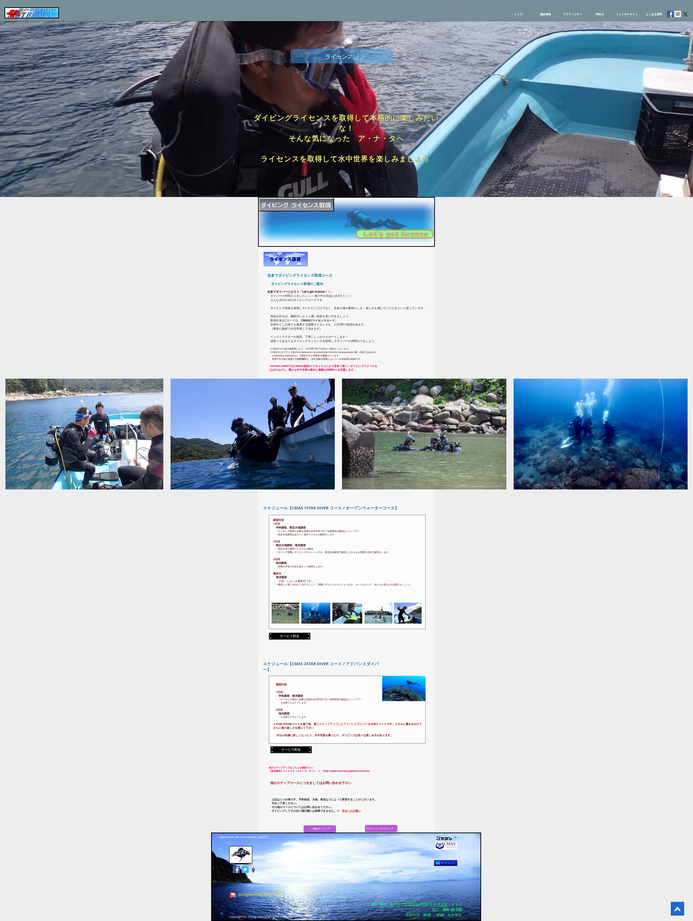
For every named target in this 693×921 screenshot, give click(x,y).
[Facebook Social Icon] (670, 14)
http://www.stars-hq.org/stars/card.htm (346, 771)
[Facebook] (236, 869)
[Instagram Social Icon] (678, 14)
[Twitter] (245, 869)
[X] (685, 14)
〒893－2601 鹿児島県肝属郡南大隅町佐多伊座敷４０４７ (415, 904)
